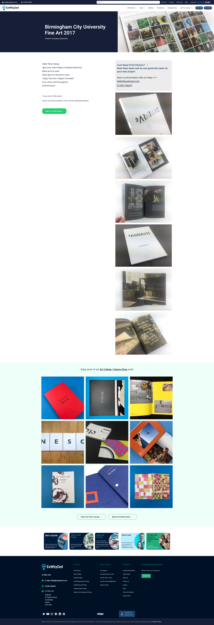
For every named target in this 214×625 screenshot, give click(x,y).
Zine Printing (77, 570)
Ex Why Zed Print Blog (129, 570)
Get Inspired (103, 570)
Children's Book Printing (80, 588)
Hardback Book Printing (80, 585)
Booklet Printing (78, 578)
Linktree (125, 585)
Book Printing (77, 574)
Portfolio (171, 2)
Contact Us (193, 2)
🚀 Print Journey (185, 8)
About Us (164, 2)
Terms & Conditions (128, 592)
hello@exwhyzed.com (128, 81)
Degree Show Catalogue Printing (82, 592)
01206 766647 (124, 85)
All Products (131, 8)
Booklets (151, 8)
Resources (179, 2)
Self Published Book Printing (81, 581)
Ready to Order (104, 585)
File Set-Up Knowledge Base (108, 581)
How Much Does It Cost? (107, 574)
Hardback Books (172, 8)
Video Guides (126, 574)
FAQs (186, 2)
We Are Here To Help (106, 578)
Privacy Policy (126, 596)
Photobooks (160, 8)
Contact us (126, 581)
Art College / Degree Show (60, 38)
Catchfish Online (156, 621)
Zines (141, 8)
